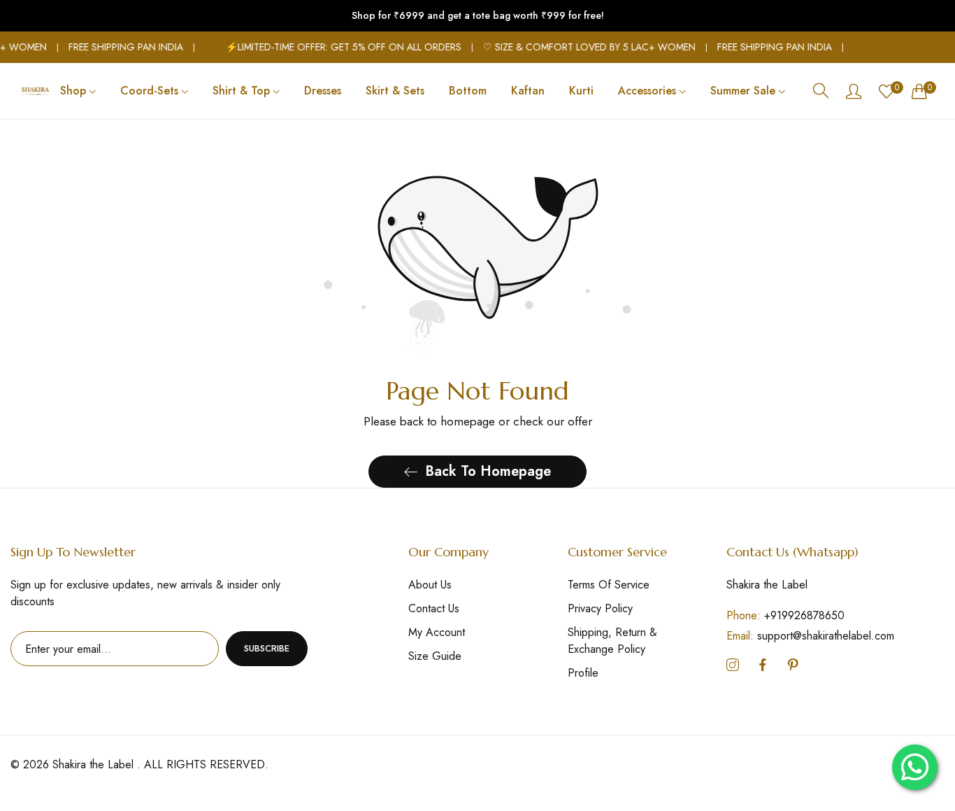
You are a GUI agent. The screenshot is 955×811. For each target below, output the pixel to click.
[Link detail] (732, 665)
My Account (436, 632)
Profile (583, 673)
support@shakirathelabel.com (810, 636)
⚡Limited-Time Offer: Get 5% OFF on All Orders (337, 47)
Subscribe (266, 648)
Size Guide (434, 656)
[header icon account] (853, 91)
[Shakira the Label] (35, 90)
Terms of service (608, 585)
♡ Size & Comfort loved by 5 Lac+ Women (583, 47)
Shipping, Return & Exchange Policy (612, 640)
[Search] (820, 91)
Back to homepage (488, 471)
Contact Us (433, 608)
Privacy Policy (600, 608)
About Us (430, 585)
